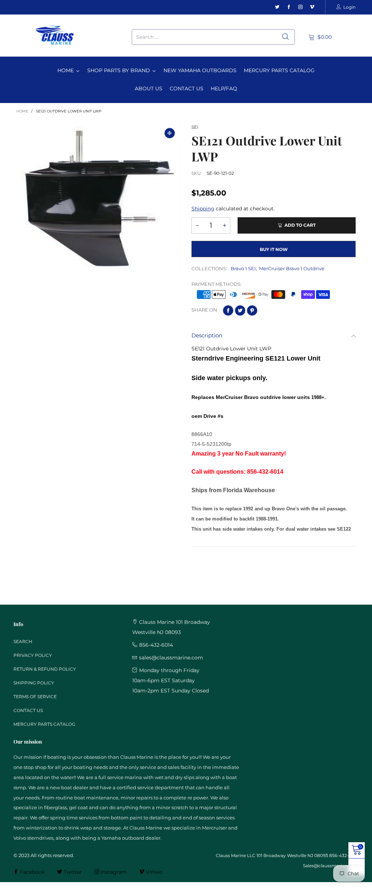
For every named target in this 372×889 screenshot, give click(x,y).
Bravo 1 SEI (243, 268)
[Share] (228, 310)
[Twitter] (277, 7)
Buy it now (274, 249)
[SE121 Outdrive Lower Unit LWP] (98, 196)
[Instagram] (300, 7)
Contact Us (28, 710)
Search (22, 641)
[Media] (169, 133)
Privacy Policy (32, 655)
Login (349, 7)
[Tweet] (240, 310)
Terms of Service (35, 696)
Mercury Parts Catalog (44, 724)
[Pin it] (252, 310)
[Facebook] (289, 7)
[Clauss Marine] (54, 35)
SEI (194, 127)
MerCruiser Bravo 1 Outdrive (291, 268)
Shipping (202, 208)
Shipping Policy (33, 683)
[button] (197, 225)
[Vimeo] (312, 7)
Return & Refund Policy (44, 669)
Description (206, 335)
